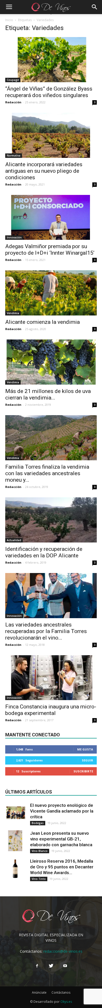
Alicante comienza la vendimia (42, 322)
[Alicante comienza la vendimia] (51, 292)
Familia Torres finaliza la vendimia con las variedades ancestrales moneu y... (47, 473)
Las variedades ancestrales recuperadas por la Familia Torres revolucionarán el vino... (46, 631)
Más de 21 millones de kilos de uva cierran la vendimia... (48, 394)
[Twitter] (51, 966)
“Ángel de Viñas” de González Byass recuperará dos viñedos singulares (48, 92)
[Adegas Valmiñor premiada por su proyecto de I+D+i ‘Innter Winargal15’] (51, 217)
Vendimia (13, 313)
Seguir (87, 760)
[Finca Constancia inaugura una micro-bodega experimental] (51, 677)
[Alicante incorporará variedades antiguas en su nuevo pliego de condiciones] (51, 135)
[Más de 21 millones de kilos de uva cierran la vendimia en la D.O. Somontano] (51, 362)
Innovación (14, 237)
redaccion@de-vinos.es (62, 951)
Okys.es (66, 1001)
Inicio (9, 20)
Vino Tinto (39, 879)
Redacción (13, 102)
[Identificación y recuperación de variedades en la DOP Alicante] (51, 519)
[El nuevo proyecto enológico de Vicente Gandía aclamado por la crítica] (15, 812)
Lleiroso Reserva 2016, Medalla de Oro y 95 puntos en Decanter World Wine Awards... (61, 866)
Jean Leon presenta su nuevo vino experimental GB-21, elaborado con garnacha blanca (61, 839)
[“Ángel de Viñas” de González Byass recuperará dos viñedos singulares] (51, 59)
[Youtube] (65, 966)
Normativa (13, 155)
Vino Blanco (40, 851)
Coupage (13, 80)
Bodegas (38, 823)
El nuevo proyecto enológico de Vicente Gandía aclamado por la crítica (61, 811)
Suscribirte (83, 771)
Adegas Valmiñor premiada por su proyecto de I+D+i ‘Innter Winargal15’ (49, 249)
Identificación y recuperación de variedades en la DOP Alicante (43, 552)
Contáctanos (61, 992)
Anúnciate (39, 992)
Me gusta (85, 749)
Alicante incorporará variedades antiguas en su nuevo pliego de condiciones (43, 171)
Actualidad (14, 540)
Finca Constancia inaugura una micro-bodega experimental (50, 709)
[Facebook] (37, 966)
